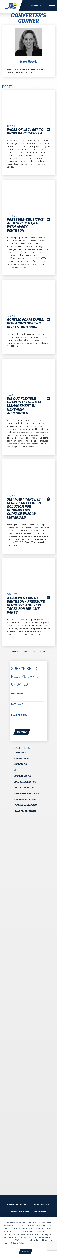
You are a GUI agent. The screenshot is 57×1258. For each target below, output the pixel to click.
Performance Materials (26, 793)
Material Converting (25, 782)
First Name (17, 693)
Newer (15, 652)
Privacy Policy (41, 1204)
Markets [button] (35, 5)
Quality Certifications (18, 1204)
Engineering (20, 764)
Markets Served (22, 776)
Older (42, 652)
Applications (21, 752)
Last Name (17, 704)
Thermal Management (25, 805)
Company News (21, 758)
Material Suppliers (24, 788)
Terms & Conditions (19, 1211)
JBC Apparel (40, 1211)
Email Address (19, 715)
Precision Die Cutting (25, 799)
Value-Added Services (25, 811)
